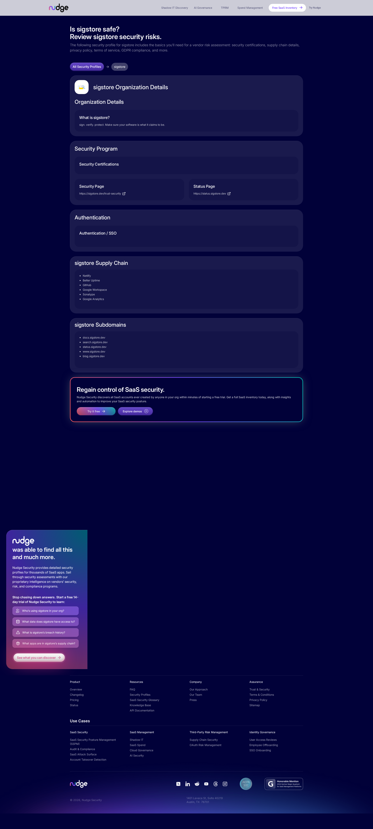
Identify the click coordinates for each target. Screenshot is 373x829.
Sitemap (254, 705)
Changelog (77, 694)
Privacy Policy (258, 700)
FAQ (132, 689)
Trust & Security (259, 689)
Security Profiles (140, 694)
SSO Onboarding (260, 750)
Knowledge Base (140, 705)
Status (74, 705)
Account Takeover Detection (88, 759)
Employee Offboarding (263, 745)
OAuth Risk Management (205, 745)
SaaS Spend (138, 745)
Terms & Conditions (261, 694)
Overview (76, 689)
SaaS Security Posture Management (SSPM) (93, 741)
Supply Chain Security (204, 739)
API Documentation (142, 710)
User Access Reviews (263, 739)
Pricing (74, 700)
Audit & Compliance (82, 749)
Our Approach (199, 689)
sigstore (119, 67)
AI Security (137, 755)
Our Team (196, 694)
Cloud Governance (141, 750)
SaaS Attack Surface (83, 754)
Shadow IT (136, 739)
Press (193, 700)
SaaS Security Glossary (144, 700)
